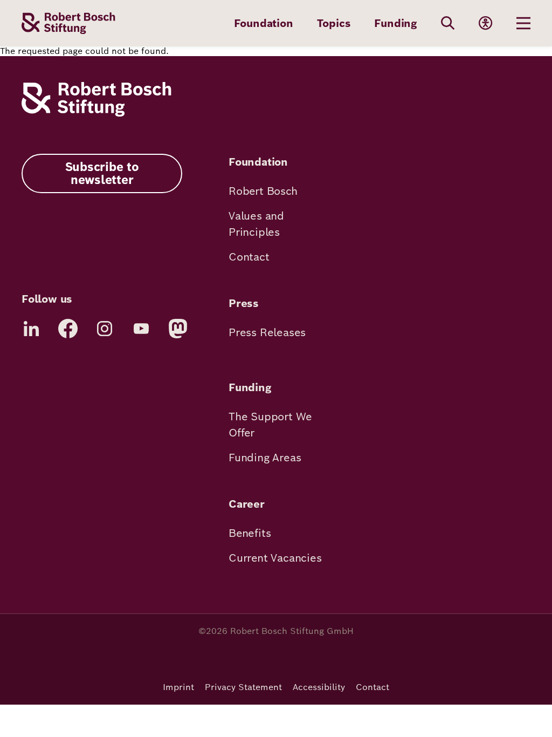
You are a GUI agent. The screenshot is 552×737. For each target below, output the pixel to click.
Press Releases (267, 332)
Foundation (263, 23)
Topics (334, 23)
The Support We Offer (270, 425)
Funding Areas (265, 458)
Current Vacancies (275, 558)
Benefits (250, 533)
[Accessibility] (485, 23)
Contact (249, 257)
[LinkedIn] (31, 328)
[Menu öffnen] (523, 23)
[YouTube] (141, 328)
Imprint (178, 687)
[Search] (447, 23)
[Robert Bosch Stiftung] (96, 113)
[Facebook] (68, 328)
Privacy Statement (243, 687)
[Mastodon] (178, 328)
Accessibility (319, 687)
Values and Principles (256, 224)
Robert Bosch (263, 191)
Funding (395, 23)
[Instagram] (104, 328)
